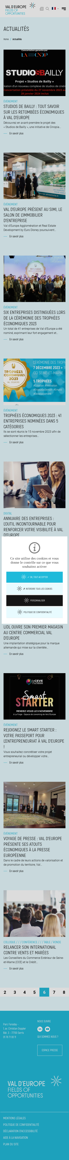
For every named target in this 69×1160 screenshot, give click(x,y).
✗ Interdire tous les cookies (37, 588)
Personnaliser (37, 600)
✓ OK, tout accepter (37, 577)
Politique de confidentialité (37, 612)
